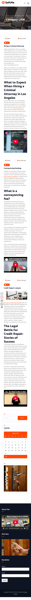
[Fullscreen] (27, 528)
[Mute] (25, 528)
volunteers (18, 253)
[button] (2, 307)
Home (8, 16)
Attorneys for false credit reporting (12, 303)
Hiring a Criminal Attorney (14, 46)
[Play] (4, 528)
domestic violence (17, 108)
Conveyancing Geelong (12, 168)
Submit (4, 580)
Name (4, 566)
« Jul (6, 456)
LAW (8, 43)
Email (4, 573)
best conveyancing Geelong (10, 177)
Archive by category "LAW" (17, 16)
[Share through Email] (1, 300)
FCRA (16, 364)
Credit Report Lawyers (12, 288)
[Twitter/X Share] (1, 304)
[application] (15, 522)
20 (15, 448)
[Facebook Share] (1, 293)
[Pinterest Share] (1, 297)
